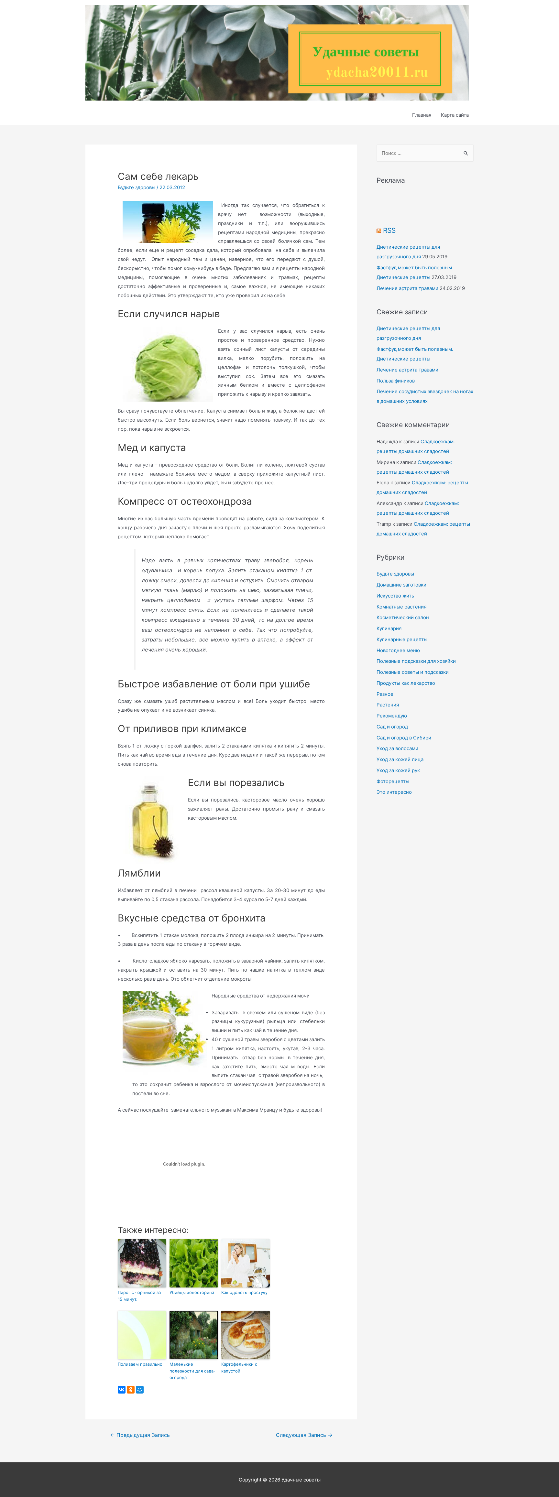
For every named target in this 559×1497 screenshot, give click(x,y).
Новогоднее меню (398, 650)
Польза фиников (396, 381)
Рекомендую (392, 716)
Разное (385, 694)
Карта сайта (455, 115)
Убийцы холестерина (192, 1292)
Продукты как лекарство (406, 683)
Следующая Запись (304, 1435)
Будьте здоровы (136, 187)
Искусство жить (395, 596)
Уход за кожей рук (398, 770)
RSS (389, 230)
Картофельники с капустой (239, 1367)
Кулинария (389, 628)
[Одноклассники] (131, 1390)
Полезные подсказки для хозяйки (416, 661)
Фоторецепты (393, 781)
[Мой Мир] (140, 1390)
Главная (421, 115)
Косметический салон (403, 617)
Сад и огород (392, 727)
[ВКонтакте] (122, 1390)
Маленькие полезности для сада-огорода (192, 1371)
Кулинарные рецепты (402, 639)
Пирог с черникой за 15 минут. (139, 1296)
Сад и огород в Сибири (404, 738)
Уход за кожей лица (400, 759)
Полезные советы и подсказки (413, 672)
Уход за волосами (397, 748)
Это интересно (394, 792)
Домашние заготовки (401, 585)
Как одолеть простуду (244, 1292)
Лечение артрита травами (407, 288)
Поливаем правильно (140, 1364)
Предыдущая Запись (140, 1435)
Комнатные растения (401, 607)
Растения (388, 705)
